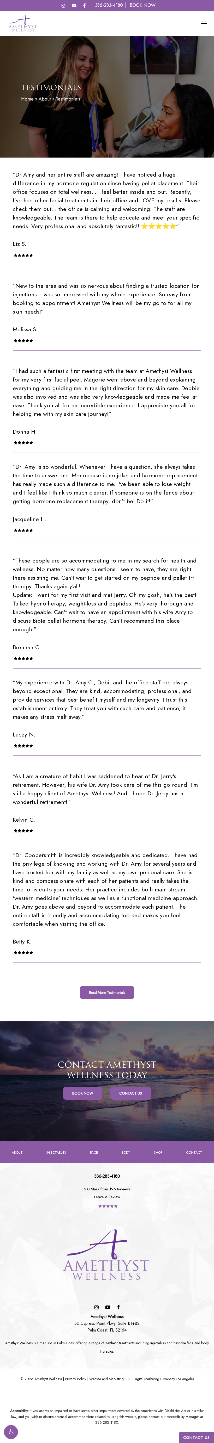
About (45, 99)
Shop (158, 1152)
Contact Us (196, 1437)
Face (94, 1152)
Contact (194, 1152)
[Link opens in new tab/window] (63, 5)
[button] (11, 1432)
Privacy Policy (75, 1379)
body (205, 1343)
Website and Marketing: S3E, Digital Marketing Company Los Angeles (141, 1379)
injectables (158, 1343)
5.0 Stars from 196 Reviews (107, 1189)
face (190, 1343)
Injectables (56, 1152)
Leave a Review (107, 1197)
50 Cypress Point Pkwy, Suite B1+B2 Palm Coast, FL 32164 (107, 1323)
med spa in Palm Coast (57, 1343)
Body (126, 1152)
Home (27, 99)
